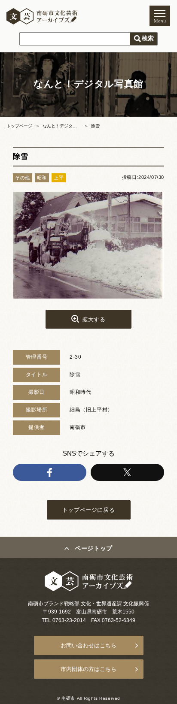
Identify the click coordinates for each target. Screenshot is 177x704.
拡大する (93, 319)
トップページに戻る (88, 510)
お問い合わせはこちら (88, 645)
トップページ (19, 126)
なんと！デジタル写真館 (66, 126)
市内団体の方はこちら (88, 669)
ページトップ (94, 548)
